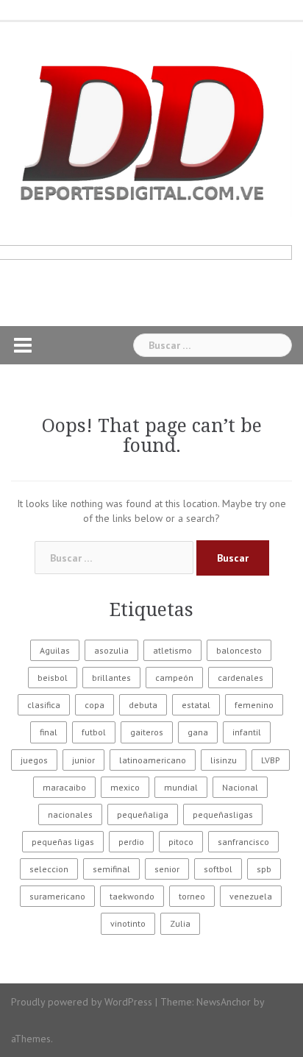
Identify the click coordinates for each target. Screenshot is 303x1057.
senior (166, 868)
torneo (192, 896)
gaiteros (146, 732)
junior (83, 760)
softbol (218, 868)
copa (94, 704)
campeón (174, 677)
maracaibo (64, 787)
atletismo (172, 650)
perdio (131, 841)
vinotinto (128, 923)
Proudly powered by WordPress (81, 1001)
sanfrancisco (243, 841)
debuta (143, 704)
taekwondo (132, 896)
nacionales (70, 814)
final (48, 732)
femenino (254, 704)
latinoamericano (152, 760)
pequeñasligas (223, 814)
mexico (125, 787)
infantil (246, 732)
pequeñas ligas (63, 841)
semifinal (111, 868)
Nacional (240, 787)
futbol (94, 732)
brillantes (111, 677)
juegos (34, 760)
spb (264, 868)
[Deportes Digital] (151, 131)
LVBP (270, 760)
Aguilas (55, 650)
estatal (196, 704)
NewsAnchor (223, 1001)
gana (198, 732)
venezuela (250, 896)
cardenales (240, 677)
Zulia (180, 923)
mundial (181, 787)
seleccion (48, 868)
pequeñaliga (142, 814)
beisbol (53, 677)
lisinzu (223, 760)
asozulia (111, 650)
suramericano (57, 896)
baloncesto (239, 650)
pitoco (180, 841)
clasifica (43, 704)
